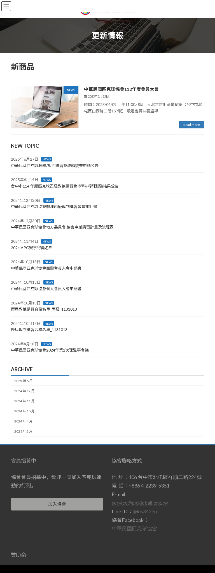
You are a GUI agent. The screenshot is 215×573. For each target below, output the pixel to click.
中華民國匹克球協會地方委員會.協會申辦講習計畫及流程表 (62, 227)
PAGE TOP (205, 550)
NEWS (47, 159)
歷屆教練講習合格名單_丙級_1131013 (44, 309)
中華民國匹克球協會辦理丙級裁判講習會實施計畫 (54, 206)
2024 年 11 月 (24, 401)
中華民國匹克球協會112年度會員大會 (121, 89)
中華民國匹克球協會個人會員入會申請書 (46, 288)
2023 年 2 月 (23, 431)
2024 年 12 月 (24, 391)
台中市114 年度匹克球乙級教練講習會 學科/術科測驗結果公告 (65, 186)
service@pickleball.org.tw (140, 503)
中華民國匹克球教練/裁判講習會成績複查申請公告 (55, 165)
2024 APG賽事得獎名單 (32, 247)
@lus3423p (145, 511)
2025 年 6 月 (23, 381)
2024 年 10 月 (24, 411)
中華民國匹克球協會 (134, 529)
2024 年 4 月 (23, 421)
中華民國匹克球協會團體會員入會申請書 (46, 268)
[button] (57, 504)
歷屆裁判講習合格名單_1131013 (39, 329)
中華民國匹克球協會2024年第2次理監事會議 (50, 350)
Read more (191, 125)
